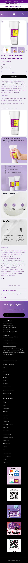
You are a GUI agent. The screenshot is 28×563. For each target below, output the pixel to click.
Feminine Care (7, 453)
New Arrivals (6, 408)
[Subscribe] (23, 315)
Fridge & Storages (7, 434)
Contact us (6, 374)
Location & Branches (8, 364)
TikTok (4, 380)
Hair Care (5, 415)
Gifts (4, 450)
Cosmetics (6, 431)
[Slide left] (1, 50)
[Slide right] (26, 50)
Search (5, 371)
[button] (1, 14)
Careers (5, 459)
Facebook (5, 383)
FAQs (4, 367)
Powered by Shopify (16, 560)
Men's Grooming (7, 456)
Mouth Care (6, 421)
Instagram (5, 377)
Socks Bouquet (7, 393)
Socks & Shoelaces (8, 437)
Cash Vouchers (7, 387)
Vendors (5, 446)
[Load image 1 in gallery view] (6, 50)
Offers (4, 405)
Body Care (5, 418)
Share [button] (4, 278)
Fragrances (6, 440)
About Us (5, 462)
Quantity (3, 64)
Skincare (5, 411)
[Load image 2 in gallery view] (14, 50)
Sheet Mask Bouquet (8, 390)
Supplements (6, 443)
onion (12, 560)
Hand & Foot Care (7, 424)
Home (4, 402)
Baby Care (5, 427)
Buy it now (14, 76)
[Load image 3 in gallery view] (21, 50)
